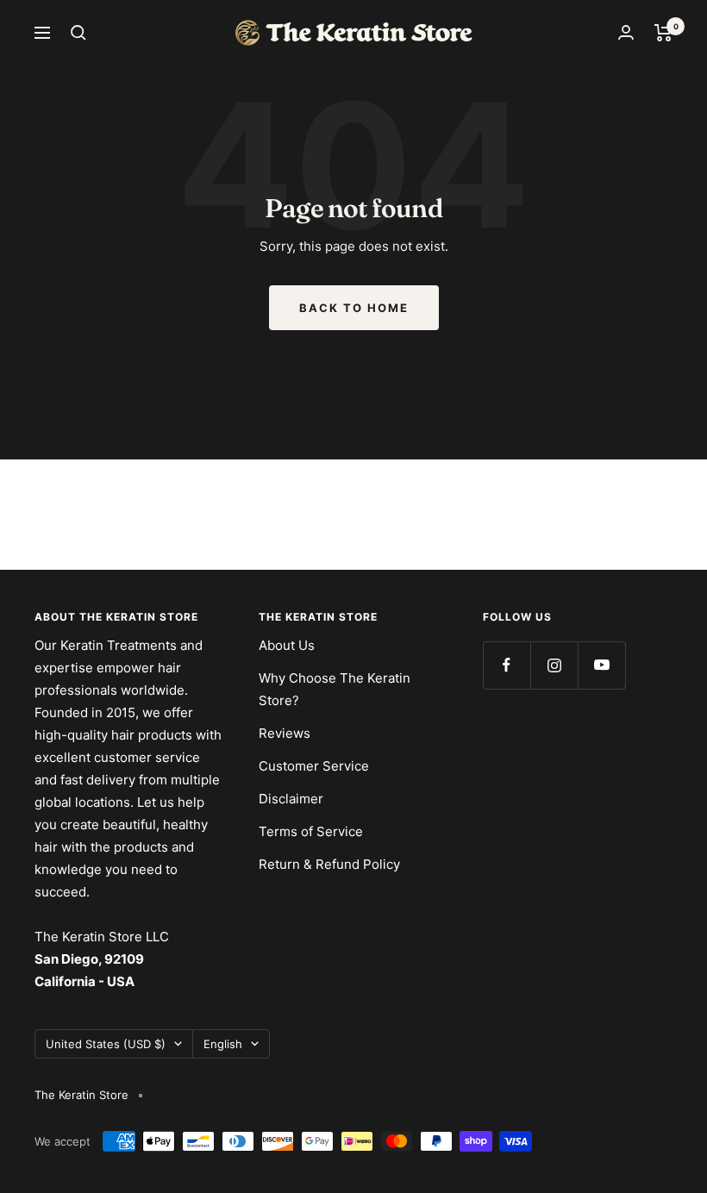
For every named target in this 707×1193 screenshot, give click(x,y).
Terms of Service (311, 831)
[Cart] (663, 32)
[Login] (626, 32)
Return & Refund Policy (329, 864)
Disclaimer (291, 798)
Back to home (354, 308)
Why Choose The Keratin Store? (334, 689)
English (222, 1044)
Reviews (284, 733)
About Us (287, 645)
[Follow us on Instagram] (554, 665)
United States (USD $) (106, 1044)
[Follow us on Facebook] (506, 665)
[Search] (78, 33)
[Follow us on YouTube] (601, 665)
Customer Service (314, 766)
